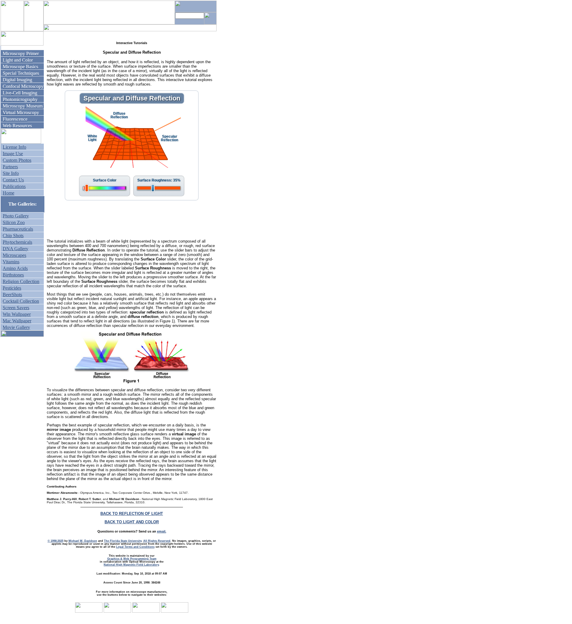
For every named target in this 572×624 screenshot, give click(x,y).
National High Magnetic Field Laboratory (131, 564)
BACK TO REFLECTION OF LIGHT (131, 513)
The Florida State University (123, 540)
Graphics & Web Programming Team (131, 558)
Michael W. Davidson (83, 540)
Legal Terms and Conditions (135, 546)
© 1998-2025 (55, 540)
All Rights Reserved (156, 540)
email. (161, 531)
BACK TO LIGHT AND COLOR (132, 522)
